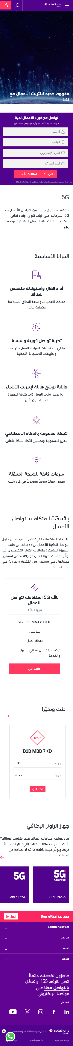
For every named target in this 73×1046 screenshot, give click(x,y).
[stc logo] (53, 5)
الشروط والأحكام (36, 1040)
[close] (4, 1031)
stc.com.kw (22, 182)
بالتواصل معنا (56, 987)
